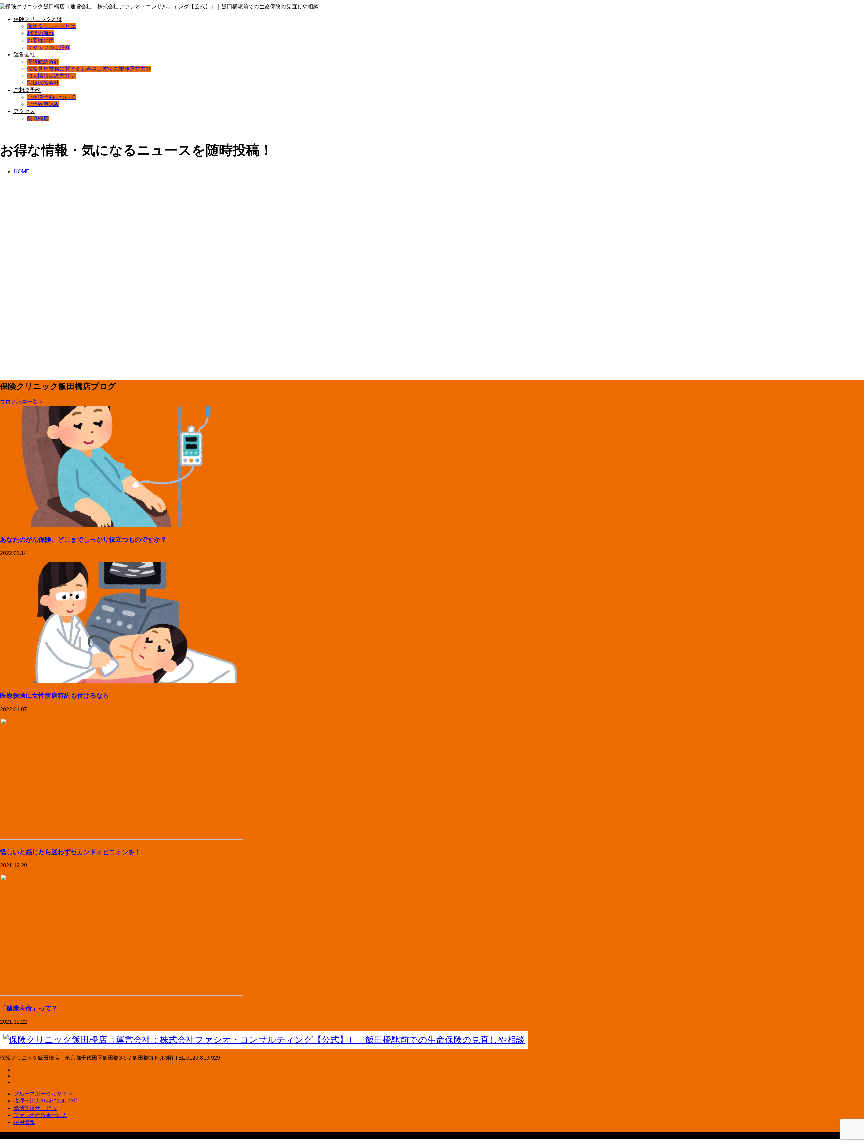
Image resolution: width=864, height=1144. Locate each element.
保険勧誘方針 (43, 62)
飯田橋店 (38, 118)
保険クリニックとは (38, 19)
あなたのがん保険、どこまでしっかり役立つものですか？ (83, 539)
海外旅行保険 (107, 270)
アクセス (24, 111)
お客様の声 (40, 40)
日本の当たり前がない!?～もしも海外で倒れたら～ (94, 254)
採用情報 (24, 1122)
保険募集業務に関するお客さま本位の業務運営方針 (89, 69)
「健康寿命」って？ (29, 1007)
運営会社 (24, 54)
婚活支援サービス (35, 1108)
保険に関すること (66, 270)
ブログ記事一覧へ (21, 402)
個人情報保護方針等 (51, 76)
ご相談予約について (51, 97)
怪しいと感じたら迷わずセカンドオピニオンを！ (70, 851)
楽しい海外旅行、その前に (49, 353)
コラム (34, 270)
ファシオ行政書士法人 (41, 1115)
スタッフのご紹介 (48, 47)
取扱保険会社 (43, 83)
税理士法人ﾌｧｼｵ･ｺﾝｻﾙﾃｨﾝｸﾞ (46, 1101)
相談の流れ (40, 33)
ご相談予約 (27, 90)
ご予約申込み (43, 104)
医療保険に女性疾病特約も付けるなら (54, 695)
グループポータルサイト (43, 1094)
